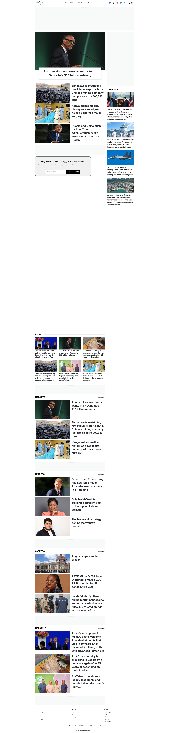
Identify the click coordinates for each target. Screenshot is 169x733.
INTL (69, 725)
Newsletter (108, 721)
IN (84, 725)
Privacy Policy (75, 717)
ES (82, 725)
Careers (80, 2)
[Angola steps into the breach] (70, 563)
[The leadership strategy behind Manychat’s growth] (70, 526)
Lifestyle (87, 2)
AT (75, 725)
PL (97, 725)
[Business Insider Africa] (40, 3)
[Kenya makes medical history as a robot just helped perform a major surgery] (70, 113)
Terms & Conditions (77, 715)
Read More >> (101, 397)
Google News (109, 719)
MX (91, 725)
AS (72, 725)
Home (41, 710)
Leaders (72, 2)
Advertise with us (76, 712)
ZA (100, 725)
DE (79, 725)
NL (94, 725)
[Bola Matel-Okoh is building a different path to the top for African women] (70, 506)
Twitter (107, 714)
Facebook (108, 712)
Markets (65, 2)
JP (87, 725)
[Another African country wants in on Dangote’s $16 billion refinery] (70, 57)
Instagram (108, 717)
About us (75, 710)
